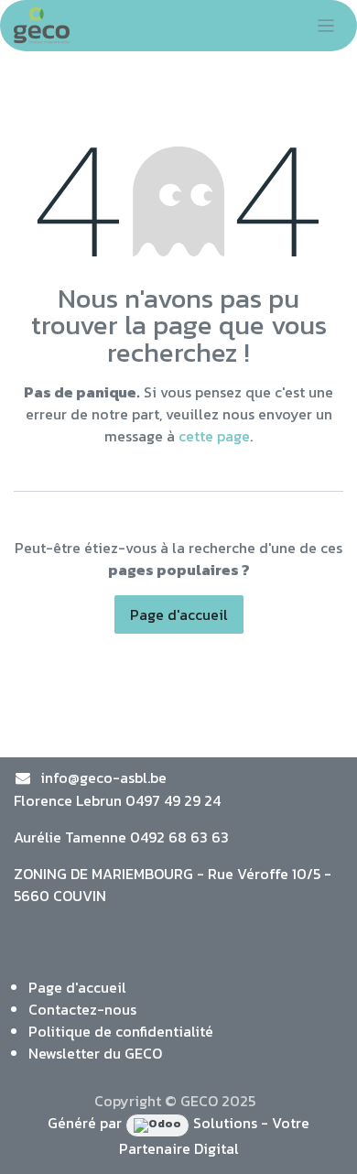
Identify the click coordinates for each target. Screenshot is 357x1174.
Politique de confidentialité (120, 1031)
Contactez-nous (82, 1009)
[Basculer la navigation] (326, 25)
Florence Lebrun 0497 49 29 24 (117, 800)
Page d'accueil (179, 614)
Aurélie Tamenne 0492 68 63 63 (121, 837)
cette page (214, 436)
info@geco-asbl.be (103, 777)
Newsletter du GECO (95, 1053)
